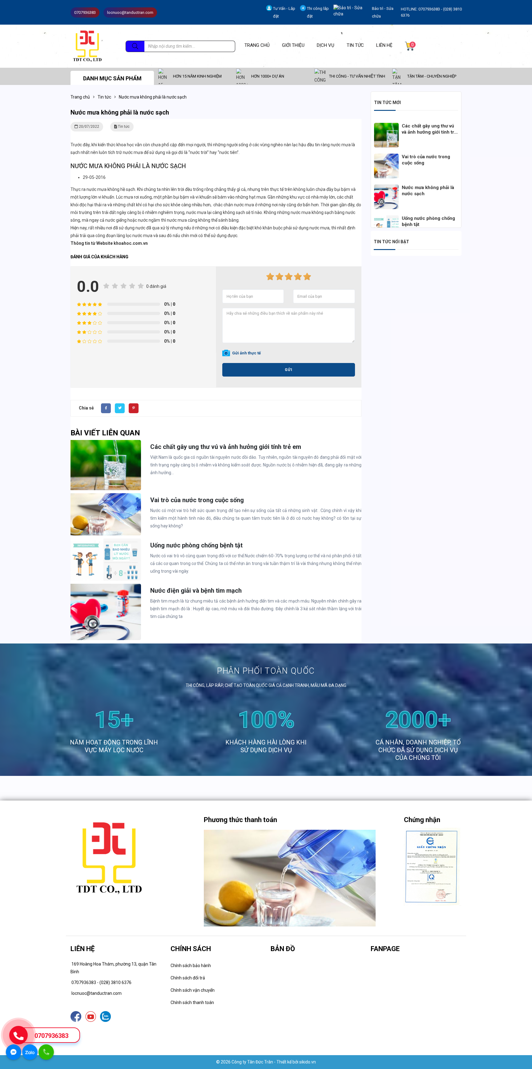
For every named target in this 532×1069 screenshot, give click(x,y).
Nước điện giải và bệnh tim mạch (196, 590)
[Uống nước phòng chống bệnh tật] (386, 218)
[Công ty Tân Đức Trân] (87, 45)
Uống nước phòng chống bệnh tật (196, 545)
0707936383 (51, 1035)
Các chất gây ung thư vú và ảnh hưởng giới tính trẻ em (225, 446)
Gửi (288, 370)
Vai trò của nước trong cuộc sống (197, 500)
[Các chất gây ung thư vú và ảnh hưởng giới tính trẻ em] (386, 126)
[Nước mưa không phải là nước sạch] (386, 188)
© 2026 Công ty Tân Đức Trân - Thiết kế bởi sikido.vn (266, 1061)
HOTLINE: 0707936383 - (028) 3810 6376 (431, 12)
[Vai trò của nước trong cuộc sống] (386, 157)
